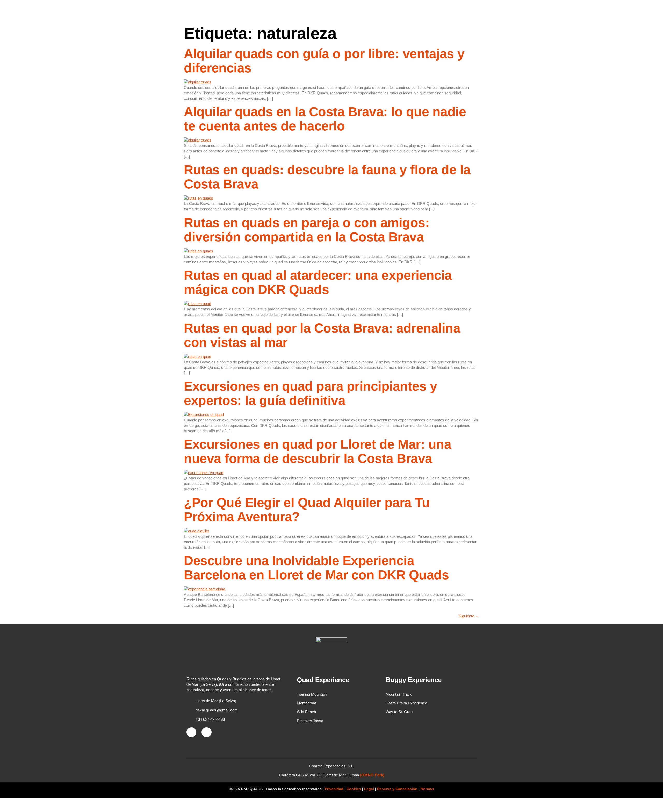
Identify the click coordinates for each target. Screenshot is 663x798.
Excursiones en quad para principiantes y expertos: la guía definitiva (310, 393)
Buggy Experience (414, 680)
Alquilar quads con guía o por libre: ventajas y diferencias (324, 60)
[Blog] (206, 732)
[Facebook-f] (191, 732)
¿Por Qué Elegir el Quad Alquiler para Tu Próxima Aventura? (307, 509)
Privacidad (334, 789)
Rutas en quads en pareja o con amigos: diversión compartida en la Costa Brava (306, 229)
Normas (427, 789)
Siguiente (469, 616)
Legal (369, 789)
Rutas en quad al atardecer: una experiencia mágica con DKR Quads (318, 282)
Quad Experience (323, 680)
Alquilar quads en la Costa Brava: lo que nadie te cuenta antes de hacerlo (325, 118)
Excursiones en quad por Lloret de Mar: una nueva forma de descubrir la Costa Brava (317, 451)
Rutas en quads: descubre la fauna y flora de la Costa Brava (327, 177)
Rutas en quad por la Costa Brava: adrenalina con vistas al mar (322, 335)
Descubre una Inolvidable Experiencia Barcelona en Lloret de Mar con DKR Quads (316, 567)
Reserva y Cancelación (397, 789)
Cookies (354, 789)
